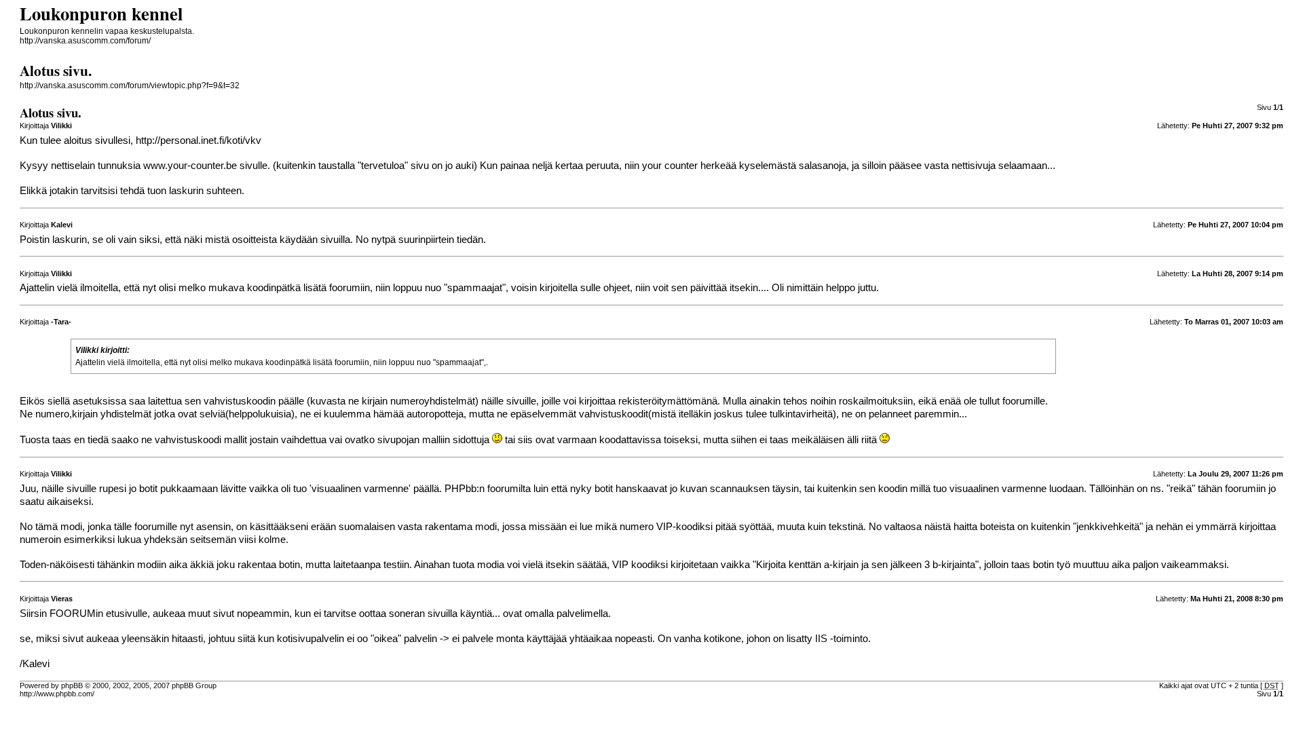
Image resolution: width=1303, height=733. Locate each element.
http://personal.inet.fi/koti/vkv (198, 140)
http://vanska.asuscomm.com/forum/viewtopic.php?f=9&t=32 (130, 85)
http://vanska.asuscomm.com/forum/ (85, 40)
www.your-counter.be (190, 165)
